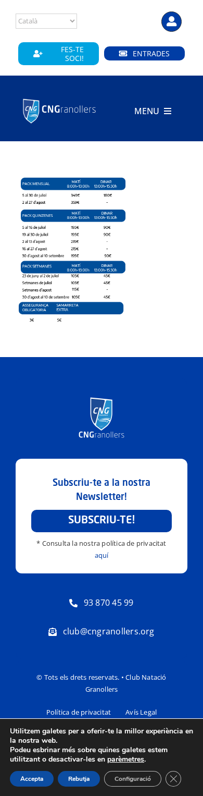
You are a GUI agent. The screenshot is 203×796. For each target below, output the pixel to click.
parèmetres (125, 759)
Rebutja (79, 779)
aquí (102, 555)
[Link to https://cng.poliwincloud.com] (171, 21)
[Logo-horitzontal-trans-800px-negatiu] (59, 99)
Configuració (133, 779)
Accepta (31, 779)
